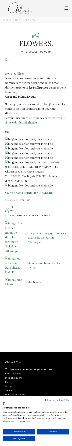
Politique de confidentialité (55, 400)
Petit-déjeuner (13, 373)
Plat (7, 382)
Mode (19, 20)
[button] (66, 8)
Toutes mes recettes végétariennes (28, 369)
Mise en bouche (14, 377)
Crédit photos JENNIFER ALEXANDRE (29, 193)
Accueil (8, 20)
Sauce (8, 390)
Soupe (8, 386)
